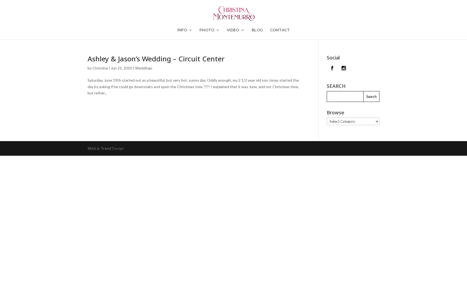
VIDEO (233, 30)
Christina (100, 68)
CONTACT (280, 30)
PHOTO (206, 30)
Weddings (143, 68)
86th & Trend (99, 148)
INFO (182, 30)
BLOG (257, 30)
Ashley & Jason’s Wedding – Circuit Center (156, 59)
